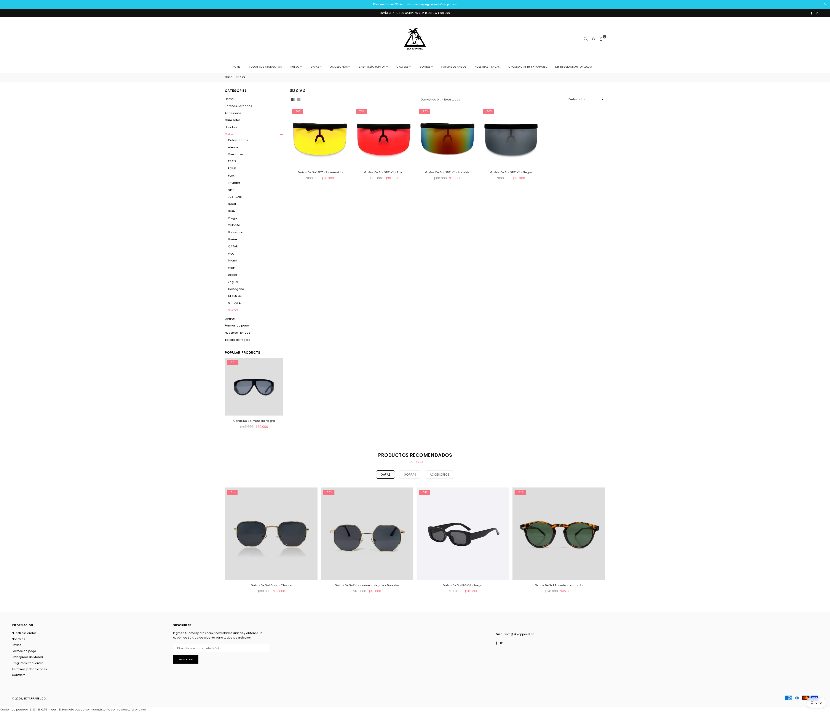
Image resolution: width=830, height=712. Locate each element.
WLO (231, 254)
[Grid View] (293, 99)
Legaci (233, 275)
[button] (601, 39)
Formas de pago (237, 325)
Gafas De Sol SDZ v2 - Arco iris (447, 172)
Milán (232, 268)
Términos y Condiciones (29, 669)
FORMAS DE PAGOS (453, 66)
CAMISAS (402, 66)
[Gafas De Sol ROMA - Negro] (463, 533)
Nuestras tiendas (24, 633)
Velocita (234, 225)
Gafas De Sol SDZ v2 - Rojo (383, 172)
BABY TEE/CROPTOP (372, 66)
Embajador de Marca (27, 657)
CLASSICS (235, 296)
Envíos (16, 645)
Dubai (232, 204)
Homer (233, 239)
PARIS (232, 161)
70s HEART (235, 197)
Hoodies (231, 127)
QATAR (233, 246)
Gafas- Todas (238, 140)
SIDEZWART (236, 303)
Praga (232, 218)
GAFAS (315, 66)
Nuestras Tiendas (237, 333)
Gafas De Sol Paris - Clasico (271, 585)
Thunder (234, 183)
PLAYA (232, 176)
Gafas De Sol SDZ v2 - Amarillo (320, 172)
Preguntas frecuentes (27, 663)
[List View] (299, 99)
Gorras (230, 319)
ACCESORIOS (339, 66)
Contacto (19, 675)
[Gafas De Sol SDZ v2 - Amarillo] (320, 137)
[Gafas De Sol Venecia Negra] (254, 387)
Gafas (229, 134)
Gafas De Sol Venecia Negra (254, 421)
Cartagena (236, 289)
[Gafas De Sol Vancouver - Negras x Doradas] (367, 533)
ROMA (232, 168)
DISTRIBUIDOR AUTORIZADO (573, 66)
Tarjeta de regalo (237, 340)
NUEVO (294, 66)
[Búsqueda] (586, 39)
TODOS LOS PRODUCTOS (265, 66)
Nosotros (18, 639)
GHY (231, 190)
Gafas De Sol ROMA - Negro (463, 585)
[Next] (274, 398)
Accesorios (233, 113)
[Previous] (233, 398)
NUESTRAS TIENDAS (487, 66)
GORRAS (425, 66)
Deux (231, 211)
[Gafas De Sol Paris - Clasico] (271, 533)
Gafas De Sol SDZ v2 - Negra (511, 172)
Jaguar (233, 282)
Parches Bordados (238, 106)
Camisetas (233, 120)
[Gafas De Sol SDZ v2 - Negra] (511, 137)
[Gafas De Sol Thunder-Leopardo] (558, 533)
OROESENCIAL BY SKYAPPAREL (527, 66)
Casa (229, 77)
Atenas (233, 147)
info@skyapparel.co (520, 634)
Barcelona (235, 232)
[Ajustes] (593, 39)
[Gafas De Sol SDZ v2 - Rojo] (384, 137)
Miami (232, 260)
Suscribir (186, 659)
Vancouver (236, 154)
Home (236, 66)
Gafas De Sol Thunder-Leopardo (559, 585)
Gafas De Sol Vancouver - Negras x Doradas (367, 585)
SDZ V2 (233, 310)
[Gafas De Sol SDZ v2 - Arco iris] (447, 137)
